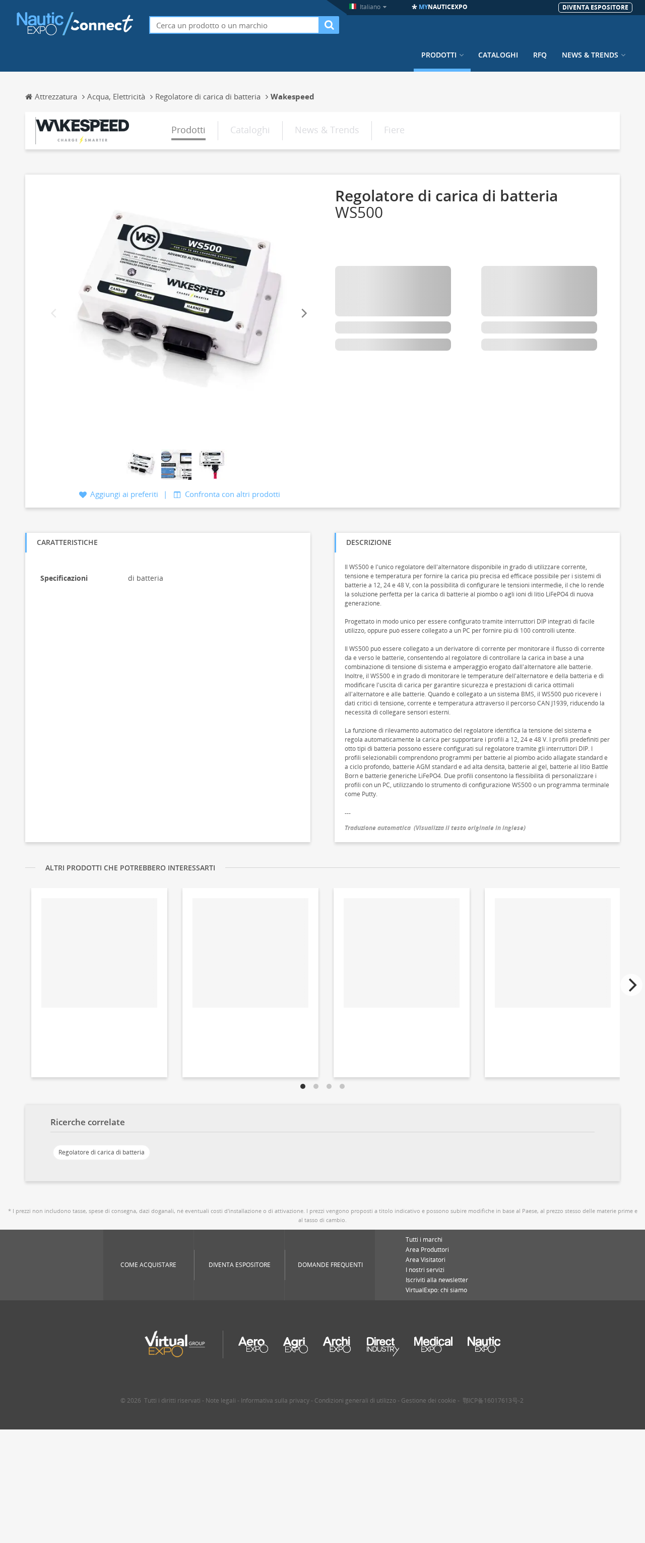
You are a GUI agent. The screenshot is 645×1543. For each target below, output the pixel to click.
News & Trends (590, 55)
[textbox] (234, 25)
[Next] (303, 314)
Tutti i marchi (424, 1239)
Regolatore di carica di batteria (101, 1152)
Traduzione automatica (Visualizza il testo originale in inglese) (435, 827)
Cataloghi (498, 55)
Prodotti (439, 55)
